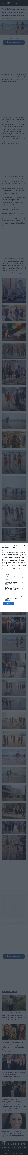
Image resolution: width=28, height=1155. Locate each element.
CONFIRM (8, 603)
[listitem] (14, 574)
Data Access (14, 609)
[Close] (24, 546)
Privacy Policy (22, 609)
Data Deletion (5, 609)
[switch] (22, 577)
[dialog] (14, 577)
